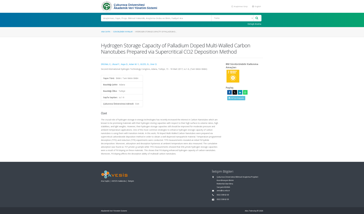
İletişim (131, 181)
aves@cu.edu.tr (223, 190)
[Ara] (257, 18)
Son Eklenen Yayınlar (123, 31)
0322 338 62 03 (223, 195)
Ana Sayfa (105, 31)
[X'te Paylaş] (234, 92)
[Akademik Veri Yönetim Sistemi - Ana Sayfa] (107, 6)
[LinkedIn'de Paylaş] (240, 92)
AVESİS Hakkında (118, 181)
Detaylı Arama (254, 23)
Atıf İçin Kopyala (237, 98)
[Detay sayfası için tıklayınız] (233, 76)
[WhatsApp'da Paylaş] (245, 92)
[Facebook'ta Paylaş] (229, 92)
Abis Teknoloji (251, 211)
